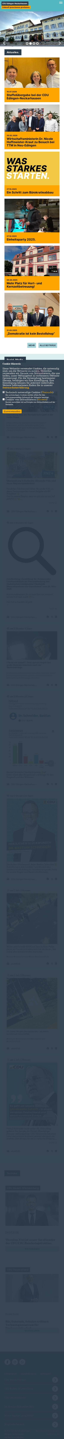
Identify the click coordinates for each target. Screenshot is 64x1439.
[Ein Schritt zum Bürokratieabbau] (32, 170)
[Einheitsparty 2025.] (32, 220)
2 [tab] (30, 43)
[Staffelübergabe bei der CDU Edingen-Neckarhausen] (32, 79)
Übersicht (47, 392)
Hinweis (42, 399)
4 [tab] (37, 43)
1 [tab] (27, 43)
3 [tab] (34, 43)
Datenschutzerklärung (16, 387)
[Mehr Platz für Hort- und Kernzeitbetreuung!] (32, 266)
